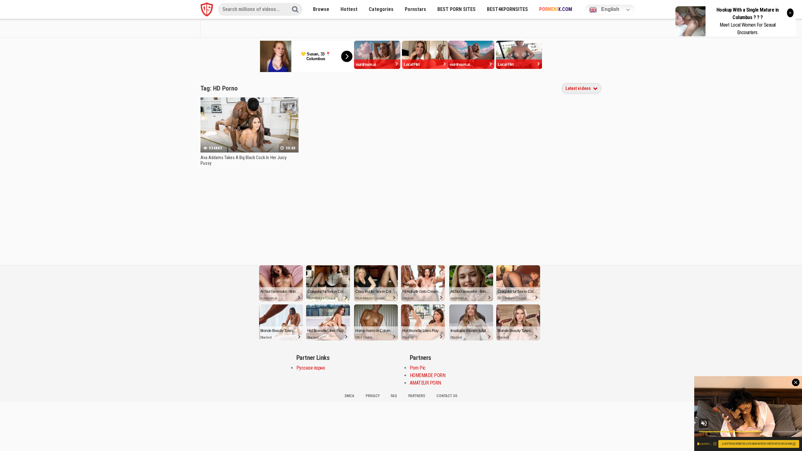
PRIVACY (373, 396)
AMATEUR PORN (425, 383)
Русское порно (310, 368)
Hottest (349, 9)
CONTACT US (446, 396)
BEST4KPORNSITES (507, 9)
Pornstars (415, 9)
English (609, 9)
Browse (321, 9)
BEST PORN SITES (456, 9)
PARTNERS (416, 396)
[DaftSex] (206, 9)
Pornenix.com (555, 9)
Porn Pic (418, 368)
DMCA (349, 396)
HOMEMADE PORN (427, 375)
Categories (381, 9)
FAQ (394, 396)
